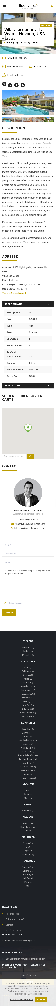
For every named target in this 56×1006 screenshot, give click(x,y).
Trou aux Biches (28, 778)
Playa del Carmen (28, 827)
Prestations (12, 385)
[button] (28, 428)
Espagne (28, 641)
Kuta (28, 790)
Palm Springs (28, 713)
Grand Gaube (28, 751)
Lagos (28, 851)
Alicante (28, 647)
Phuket (28, 886)
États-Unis (28, 661)
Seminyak (28, 794)
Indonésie (28, 784)
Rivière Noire (28, 770)
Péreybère (28, 763)
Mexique (28, 816)
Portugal (28, 836)
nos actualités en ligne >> (23, 941)
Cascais (28, 843)
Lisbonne (28, 854)
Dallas (28, 679)
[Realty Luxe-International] (28, 6)
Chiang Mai (28, 871)
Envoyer (8, 612)
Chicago (28, 675)
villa (22, 147)
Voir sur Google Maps (13, 293)
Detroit (28, 682)
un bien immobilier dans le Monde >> (30, 959)
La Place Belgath (28, 759)
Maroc (28, 804)
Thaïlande (28, 860)
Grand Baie (28, 748)
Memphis (28, 698)
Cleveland (28, 686)
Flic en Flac (28, 744)
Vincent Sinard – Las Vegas (28, 510)
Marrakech (28, 810)
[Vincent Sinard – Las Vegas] (28, 492)
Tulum (28, 831)
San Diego (28, 716)
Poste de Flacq (28, 767)
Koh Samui (28, 878)
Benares (28, 736)
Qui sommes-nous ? (15, 919)
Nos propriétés (12, 914)
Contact (9, 925)
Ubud (28, 798)
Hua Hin (28, 874)
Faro (28, 847)
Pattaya (28, 882)
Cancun (28, 823)
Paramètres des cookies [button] (21, 999)
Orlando (28, 709)
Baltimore (28, 671)
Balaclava (28, 729)
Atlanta (28, 667)
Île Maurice (28, 722)
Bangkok (28, 867)
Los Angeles (28, 694)
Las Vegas (24, 242)
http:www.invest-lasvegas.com (29, 528)
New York (28, 705)
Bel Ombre (28, 733)
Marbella (28, 655)
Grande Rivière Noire (28, 755)
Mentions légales (13, 930)
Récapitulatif (13, 304)
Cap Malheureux (28, 740)
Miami (28, 701)
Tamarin (28, 774)
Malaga (28, 651)
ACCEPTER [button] (41, 999)
